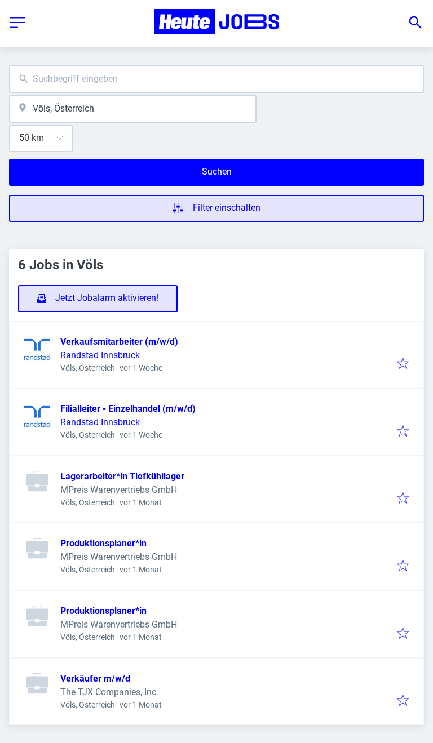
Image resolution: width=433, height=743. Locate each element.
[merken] (403, 364)
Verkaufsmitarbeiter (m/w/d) (119, 341)
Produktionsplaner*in (103, 543)
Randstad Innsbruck (100, 355)
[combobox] (216, 79)
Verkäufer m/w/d (95, 678)
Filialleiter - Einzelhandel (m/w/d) (128, 408)
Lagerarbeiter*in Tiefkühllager (122, 476)
